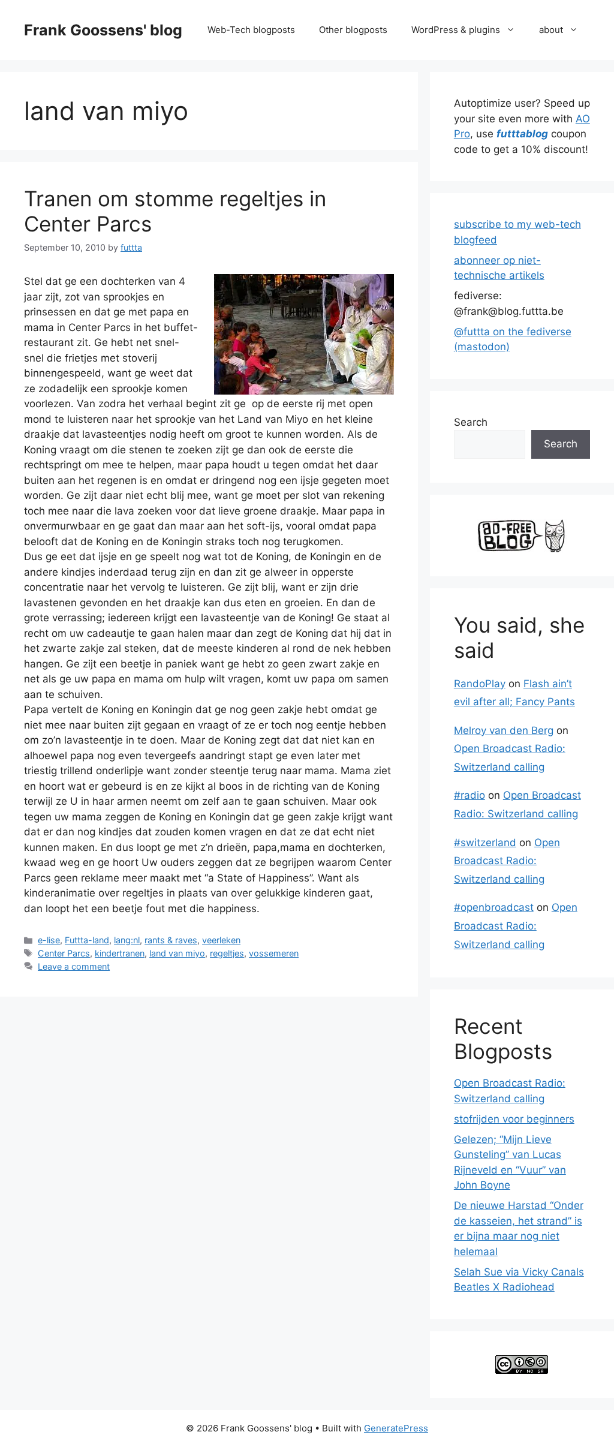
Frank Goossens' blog (103, 30)
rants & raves (171, 940)
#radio (469, 795)
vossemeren (274, 953)
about (551, 29)
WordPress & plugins (455, 29)
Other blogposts (353, 29)
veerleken (221, 940)
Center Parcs (64, 953)
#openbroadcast (494, 907)
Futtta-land (87, 940)
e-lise (49, 940)
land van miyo (177, 953)
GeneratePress (396, 1428)
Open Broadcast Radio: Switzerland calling (507, 861)
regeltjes (227, 953)
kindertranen (120, 953)
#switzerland (485, 843)
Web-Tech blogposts (251, 29)
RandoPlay (479, 684)
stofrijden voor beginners (514, 1119)
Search (470, 422)
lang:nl (127, 940)
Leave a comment (74, 966)
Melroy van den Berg (503, 730)
